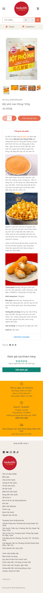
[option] (6, 90)
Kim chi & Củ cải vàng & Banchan (14, 500)
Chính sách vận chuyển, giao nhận (15, 565)
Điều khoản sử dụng (9, 556)
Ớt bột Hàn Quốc (8, 486)
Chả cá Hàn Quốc (8, 480)
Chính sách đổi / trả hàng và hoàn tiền (16, 562)
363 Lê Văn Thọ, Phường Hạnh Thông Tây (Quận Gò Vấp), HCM (20, 534)
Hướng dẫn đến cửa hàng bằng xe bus (16, 568)
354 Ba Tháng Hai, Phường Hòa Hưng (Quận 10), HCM (20, 524)
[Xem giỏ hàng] (38, 8)
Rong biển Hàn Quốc (10, 495)
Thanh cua (6, 509)
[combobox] (13, 19)
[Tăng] (14, 118)
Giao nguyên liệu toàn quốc (12, 548)
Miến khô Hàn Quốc (9, 492)
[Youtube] (7, 452)
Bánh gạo (5, 477)
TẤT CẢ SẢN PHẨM (9, 474)
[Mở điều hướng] (3, 9)
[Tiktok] (18, 452)
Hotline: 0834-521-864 (10, 571)
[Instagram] (11, 452)
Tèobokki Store (20, 588)
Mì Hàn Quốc (7, 489)
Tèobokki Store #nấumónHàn (13, 520)
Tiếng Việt (5, 579)
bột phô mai (24, 136)
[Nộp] (37, 19)
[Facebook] (4, 452)
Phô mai (5, 503)
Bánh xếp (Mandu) (9, 506)
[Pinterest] (14, 452)
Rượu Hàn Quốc (8, 512)
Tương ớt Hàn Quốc (9, 483)
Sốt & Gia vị (6, 497)
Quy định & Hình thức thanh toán (14, 559)
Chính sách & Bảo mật (10, 553)
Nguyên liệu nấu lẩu (9, 515)
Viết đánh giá (21, 370)
